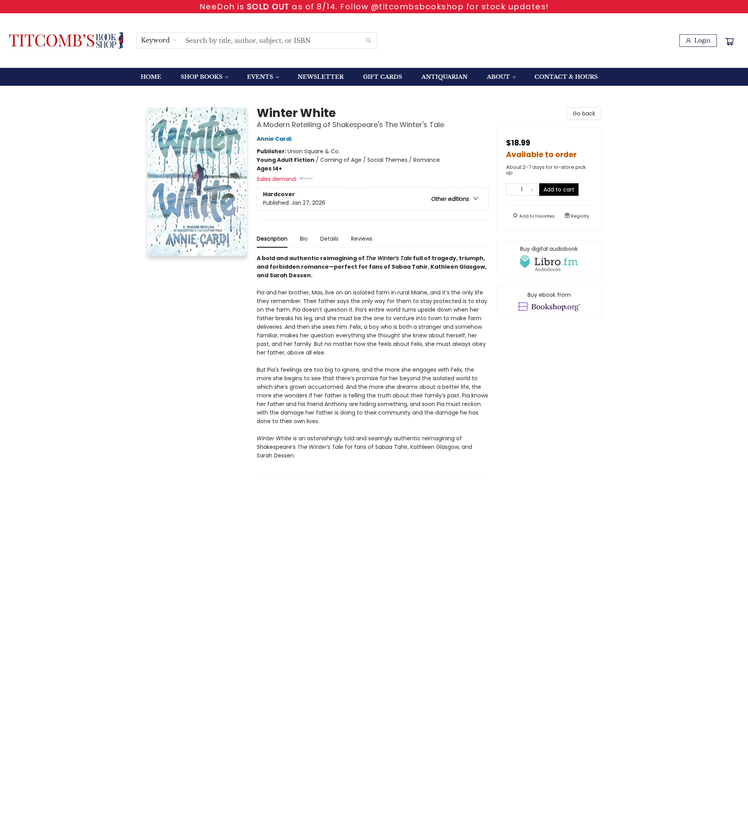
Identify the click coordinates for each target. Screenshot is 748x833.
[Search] (368, 40)
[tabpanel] (373, 366)
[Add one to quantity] (532, 189)
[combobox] (159, 40)
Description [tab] (272, 239)
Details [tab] (329, 239)
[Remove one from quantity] (511, 189)
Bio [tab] (304, 239)
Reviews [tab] (361, 239)
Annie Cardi (274, 139)
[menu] (374, 77)
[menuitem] (151, 77)
